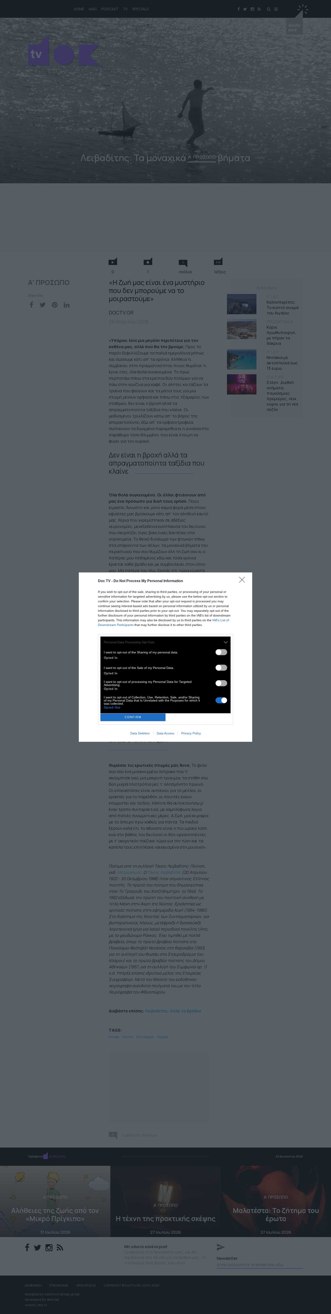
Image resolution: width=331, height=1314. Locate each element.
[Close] (243, 581)
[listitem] (165, 642)
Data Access (165, 733)
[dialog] (165, 657)
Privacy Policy (191, 733)
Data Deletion (140, 733)
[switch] (221, 652)
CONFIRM (133, 717)
